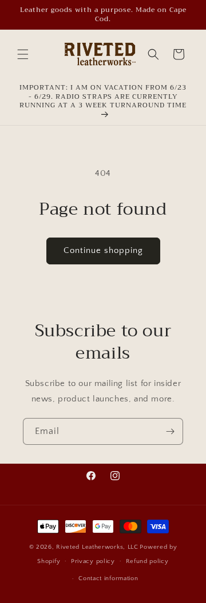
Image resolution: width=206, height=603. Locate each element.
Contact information (108, 578)
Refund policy (147, 561)
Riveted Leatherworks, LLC (97, 547)
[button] (22, 54)
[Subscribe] (170, 431)
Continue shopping (103, 250)
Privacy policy (93, 561)
